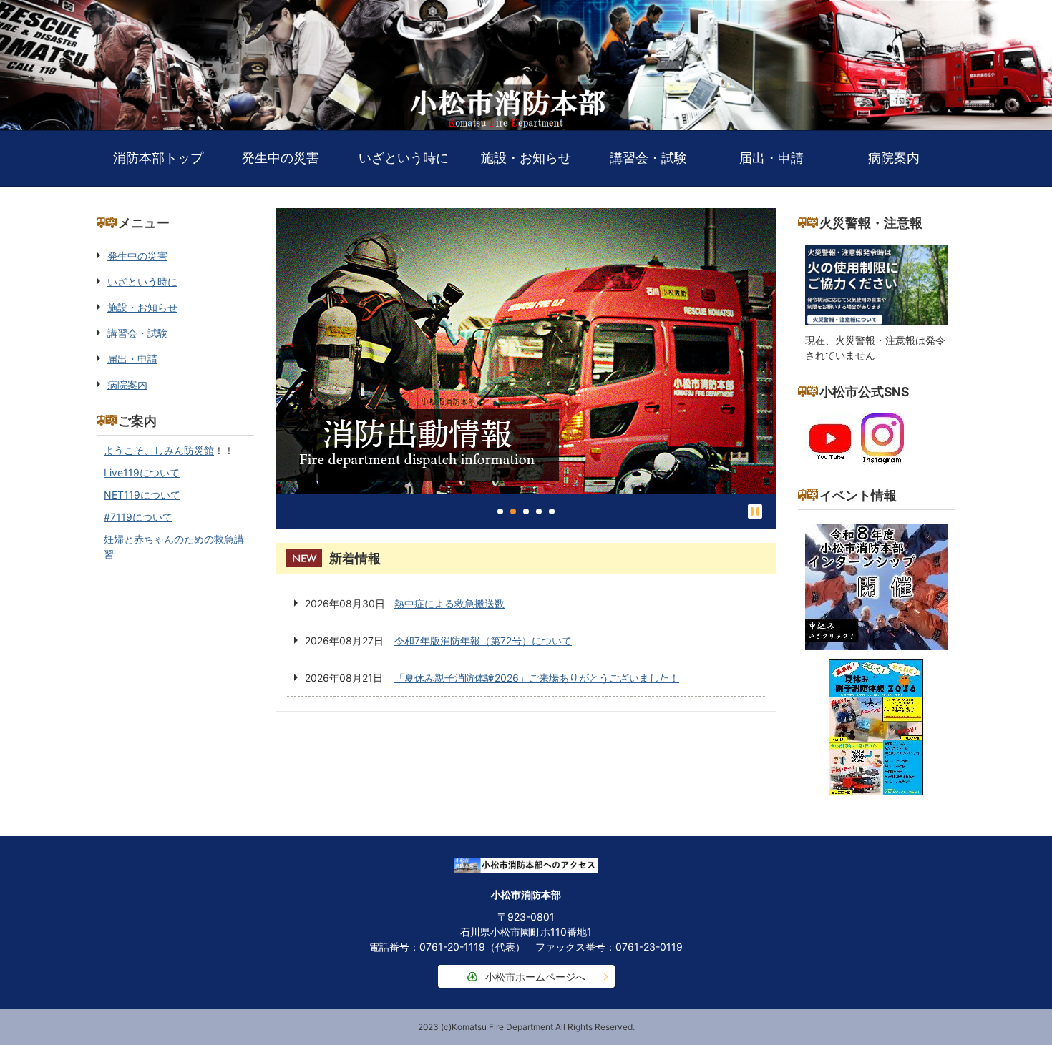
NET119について (142, 495)
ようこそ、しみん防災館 (159, 450)
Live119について (142, 472)
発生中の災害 (280, 157)
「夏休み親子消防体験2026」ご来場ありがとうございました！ (536, 678)
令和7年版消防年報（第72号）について (483, 640)
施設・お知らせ (526, 157)
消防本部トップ (158, 157)
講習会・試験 (648, 157)
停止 (755, 511)
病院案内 (894, 157)
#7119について (138, 517)
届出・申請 (771, 157)
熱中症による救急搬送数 (449, 603)
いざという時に (404, 157)
